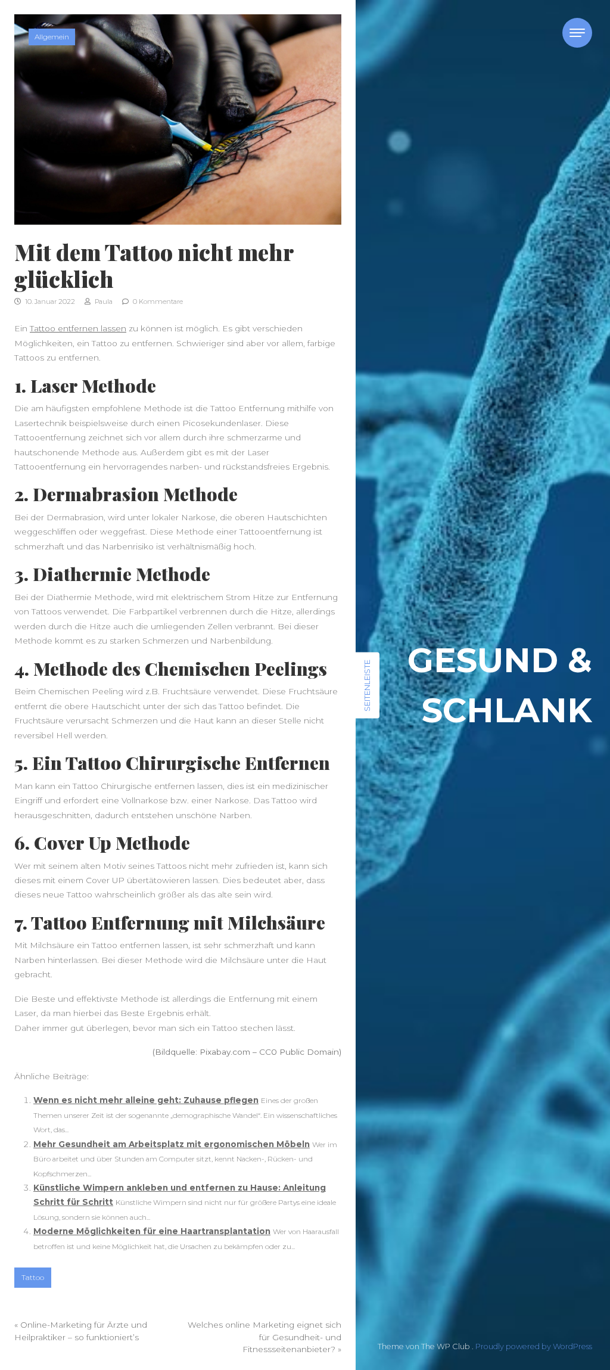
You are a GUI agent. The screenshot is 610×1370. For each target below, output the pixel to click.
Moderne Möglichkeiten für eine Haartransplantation (151, 1231)
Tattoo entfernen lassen (78, 328)
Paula (103, 301)
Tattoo (32, 1277)
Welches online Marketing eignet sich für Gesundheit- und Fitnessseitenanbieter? (264, 1337)
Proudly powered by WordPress (533, 1346)
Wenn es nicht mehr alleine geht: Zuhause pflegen (146, 1100)
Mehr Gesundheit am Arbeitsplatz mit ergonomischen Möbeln (171, 1144)
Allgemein (52, 36)
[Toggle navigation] (577, 33)
